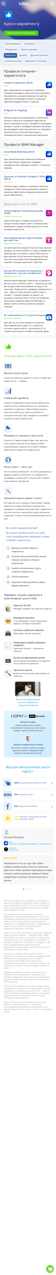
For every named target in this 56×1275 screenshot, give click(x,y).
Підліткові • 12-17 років (36, 61)
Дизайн (23, 55)
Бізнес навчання (29, 50)
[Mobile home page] (28, 3)
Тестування (29, 44)
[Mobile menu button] (52, 3)
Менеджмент (11, 50)
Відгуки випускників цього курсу (28, 769)
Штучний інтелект (39, 55)
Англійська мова (13, 61)
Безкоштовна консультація (21, 33)
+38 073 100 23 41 (3, 3)
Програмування (13, 44)
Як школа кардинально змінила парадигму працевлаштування (28, 702)
